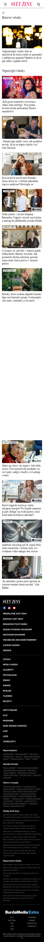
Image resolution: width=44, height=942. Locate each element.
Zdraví (6, 680)
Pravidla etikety (8, 754)
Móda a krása (10, 664)
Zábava (7, 685)
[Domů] (22, 3)
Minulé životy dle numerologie (27, 768)
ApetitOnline (10, 710)
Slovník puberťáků (21, 754)
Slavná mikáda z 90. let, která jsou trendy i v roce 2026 (21, 864)
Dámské (32, 920)
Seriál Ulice (31, 770)
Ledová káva (33, 803)
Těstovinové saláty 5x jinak (12, 786)
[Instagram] (9, 607)
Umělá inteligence (9, 773)
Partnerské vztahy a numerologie (14, 770)
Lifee (5, 736)
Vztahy (7, 659)
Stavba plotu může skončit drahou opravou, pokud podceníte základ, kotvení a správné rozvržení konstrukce (20, 898)
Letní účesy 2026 (25, 775)
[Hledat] (38, 3)
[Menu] (5, 4)
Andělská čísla (8, 756)
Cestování (18, 756)
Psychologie (10, 675)
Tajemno (7, 696)
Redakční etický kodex (15, 624)
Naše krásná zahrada (15, 726)
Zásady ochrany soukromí (17, 629)
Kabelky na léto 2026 (10, 775)
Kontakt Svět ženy (13, 619)
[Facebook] (4, 607)
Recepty (7, 701)
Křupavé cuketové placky (25, 789)
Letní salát (18, 801)
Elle (5, 715)
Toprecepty (9, 741)
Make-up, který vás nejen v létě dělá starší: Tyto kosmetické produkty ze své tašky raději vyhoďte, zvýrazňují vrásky (19, 853)
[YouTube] (14, 607)
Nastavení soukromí (14, 635)
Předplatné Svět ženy (15, 614)
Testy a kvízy (33, 754)
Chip (5, 731)
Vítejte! (27, 759)
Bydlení (7, 691)
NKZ (12, 923)
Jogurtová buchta (17, 798)
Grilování (35, 759)
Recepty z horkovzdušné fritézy (14, 806)
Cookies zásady (11, 645)
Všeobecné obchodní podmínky (20, 640)
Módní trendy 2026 (17, 759)
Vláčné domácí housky (11, 794)
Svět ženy (12, 920)
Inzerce (7, 650)
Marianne (8, 721)
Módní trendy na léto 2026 (26, 773)
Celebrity (8, 670)
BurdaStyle (32, 923)
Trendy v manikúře (9, 768)
